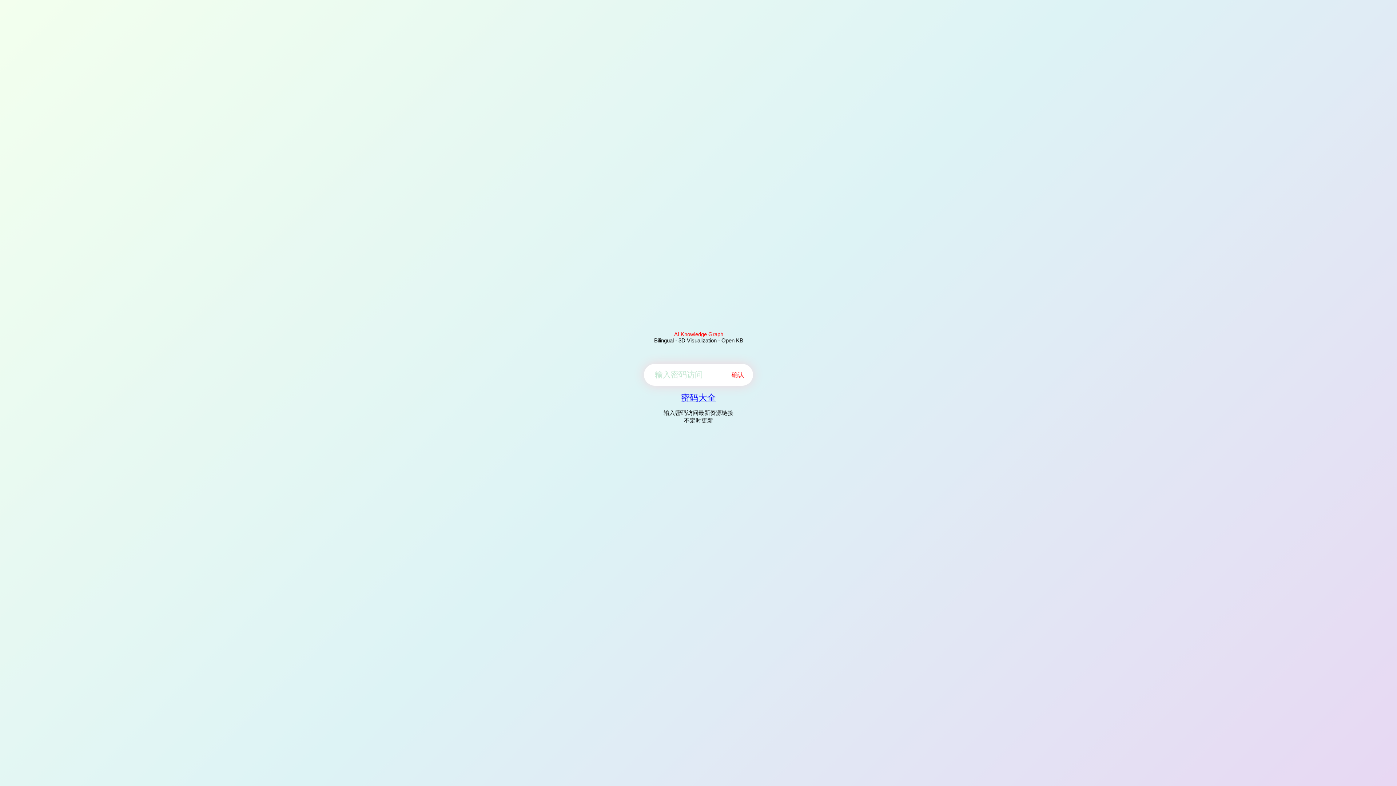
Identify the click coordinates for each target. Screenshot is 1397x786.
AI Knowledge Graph (698, 334)
